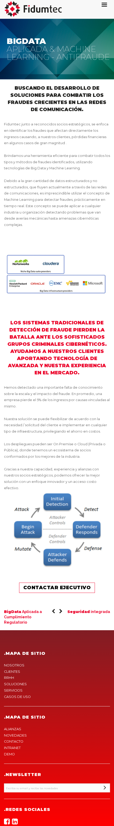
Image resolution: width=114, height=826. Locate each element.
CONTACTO (13, 741)
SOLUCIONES (15, 684)
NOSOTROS (14, 665)
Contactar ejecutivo (57, 588)
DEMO (9, 754)
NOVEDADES (15, 735)
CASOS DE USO (17, 697)
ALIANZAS (12, 729)
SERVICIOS (13, 690)
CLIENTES (12, 672)
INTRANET (12, 748)
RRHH (9, 678)
